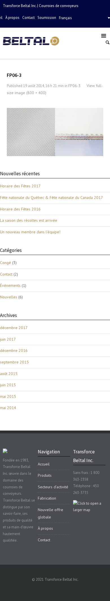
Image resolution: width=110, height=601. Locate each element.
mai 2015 (8, 396)
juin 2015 (8, 384)
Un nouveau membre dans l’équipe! (30, 231)
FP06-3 (74, 85)
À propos (12, 17)
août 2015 (8, 373)
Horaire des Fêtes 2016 (20, 209)
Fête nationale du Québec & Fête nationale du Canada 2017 (51, 197)
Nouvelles (8, 297)
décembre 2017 (14, 327)
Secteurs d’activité (53, 486)
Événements (10, 285)
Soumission (47, 17)
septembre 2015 (14, 362)
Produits (45, 475)
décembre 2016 (14, 350)
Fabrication (47, 498)
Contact (28, 17)
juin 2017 (8, 339)
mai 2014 (8, 407)
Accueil (44, 464)
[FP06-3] (55, 132)
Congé (5, 262)
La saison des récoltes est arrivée (28, 220)
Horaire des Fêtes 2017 (20, 185)
